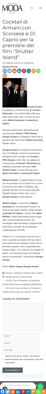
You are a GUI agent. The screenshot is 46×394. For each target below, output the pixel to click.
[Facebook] (5, 71)
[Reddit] (14, 71)
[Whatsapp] (38, 71)
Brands (9, 273)
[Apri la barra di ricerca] (32, 8)
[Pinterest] (24, 71)
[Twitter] (9, 71)
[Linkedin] (19, 71)
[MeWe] (29, 71)
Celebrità (17, 273)
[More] (5, 76)
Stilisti (39, 273)
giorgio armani (12, 277)
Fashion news (29, 273)
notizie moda (26, 277)
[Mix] (33, 71)
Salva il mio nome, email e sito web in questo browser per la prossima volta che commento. (24, 359)
